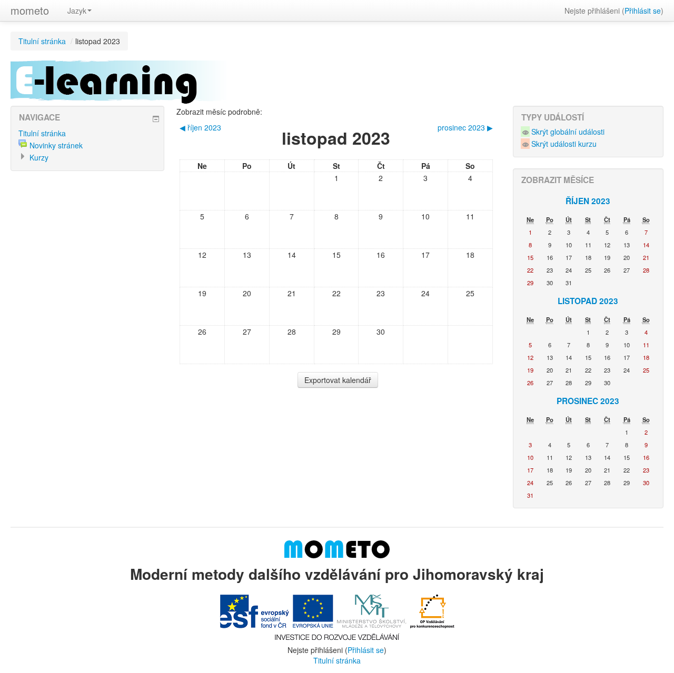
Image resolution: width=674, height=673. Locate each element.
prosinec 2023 (588, 401)
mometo (30, 10)
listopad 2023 (97, 41)
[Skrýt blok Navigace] (156, 119)
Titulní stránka (42, 41)
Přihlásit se (643, 10)
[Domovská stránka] (337, 548)
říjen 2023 (588, 201)
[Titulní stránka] (337, 81)
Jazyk (76, 10)
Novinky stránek (56, 145)
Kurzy (38, 157)
